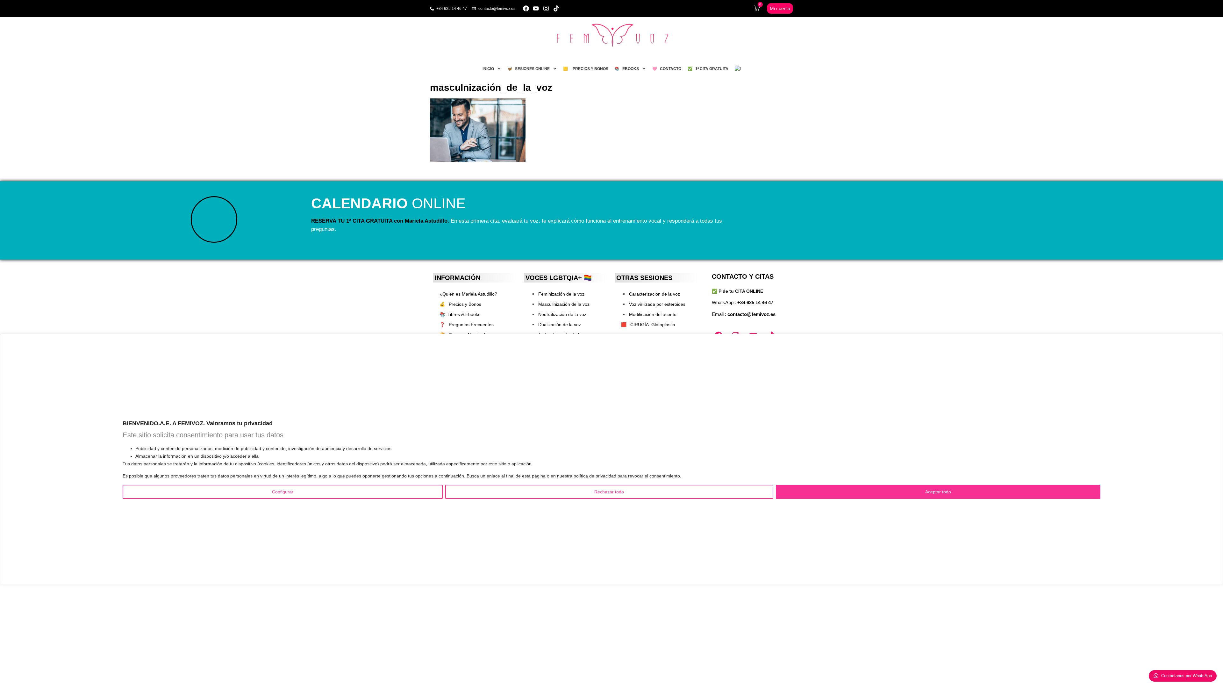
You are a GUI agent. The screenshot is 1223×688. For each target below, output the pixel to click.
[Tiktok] (556, 8)
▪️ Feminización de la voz (557, 294)
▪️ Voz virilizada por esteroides (653, 304)
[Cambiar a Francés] (738, 68)
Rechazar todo (609, 491)
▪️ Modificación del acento (648, 314)
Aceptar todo (938, 491)
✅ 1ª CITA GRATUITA (708, 69)
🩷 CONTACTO (666, 69)
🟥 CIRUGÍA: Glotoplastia (648, 324)
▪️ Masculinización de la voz (560, 304)
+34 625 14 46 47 (755, 302)
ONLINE (388, 203)
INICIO (488, 69)
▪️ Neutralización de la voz (558, 314)
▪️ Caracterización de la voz (650, 294)
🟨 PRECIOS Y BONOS (585, 69)
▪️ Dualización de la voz (555, 324)
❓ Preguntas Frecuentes (467, 324)
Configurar (282, 491)
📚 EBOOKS (627, 69)
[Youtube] (536, 8)
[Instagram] (546, 8)
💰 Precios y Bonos (460, 304)
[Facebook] (526, 8)
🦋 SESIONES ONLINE (528, 69)
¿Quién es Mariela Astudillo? (468, 294)
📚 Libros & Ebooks (460, 314)
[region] (611, 459)
